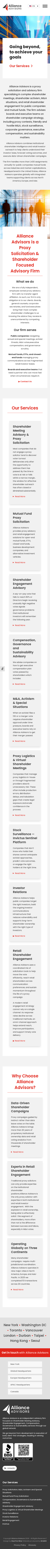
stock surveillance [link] (32, 125)
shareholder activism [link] (27, 98)
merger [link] (24, 716)
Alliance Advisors (18, 1538)
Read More (20, 496)
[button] (45, 6)
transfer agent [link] (31, 294)
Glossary (32, 1545)
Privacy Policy (20, 1545)
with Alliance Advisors (25, 1353)
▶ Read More (19, 936)
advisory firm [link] (34, 90)
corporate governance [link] (18, 129)
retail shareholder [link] (34, 102)
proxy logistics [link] (19, 777)
